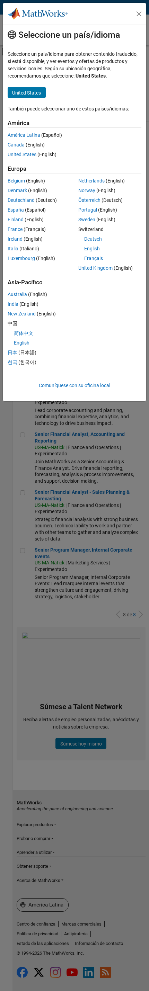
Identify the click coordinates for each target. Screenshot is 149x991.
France (15, 229)
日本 (12, 352)
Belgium (16, 181)
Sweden (86, 219)
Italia (13, 248)
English (92, 248)
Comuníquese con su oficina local (74, 385)
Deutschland (21, 200)
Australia (17, 294)
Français (93, 258)
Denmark (17, 190)
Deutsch (93, 239)
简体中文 (23, 333)
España (16, 210)
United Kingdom (95, 268)
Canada (16, 145)
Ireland (15, 239)
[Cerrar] (139, 14)
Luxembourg (21, 258)
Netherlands (91, 181)
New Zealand (22, 313)
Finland (16, 219)
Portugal (87, 210)
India (13, 304)
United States (22, 154)
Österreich (89, 200)
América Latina (24, 135)
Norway (86, 190)
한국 (12, 362)
